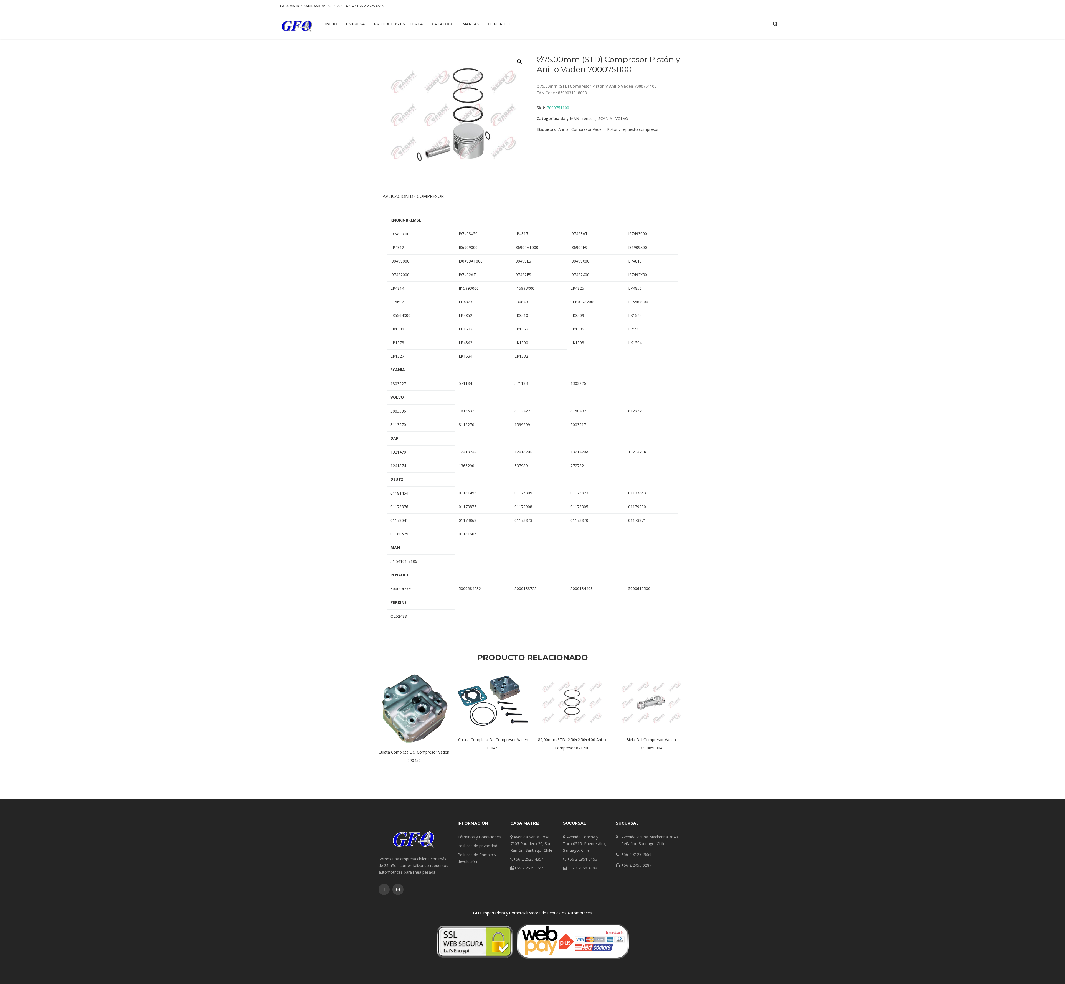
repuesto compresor (640, 129)
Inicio (331, 24)
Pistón (612, 129)
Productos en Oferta (398, 24)
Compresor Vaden (587, 129)
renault (588, 118)
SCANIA (605, 118)
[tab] (413, 197)
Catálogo (443, 24)
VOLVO (621, 118)
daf (564, 118)
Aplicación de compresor (413, 196)
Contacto (499, 24)
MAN (574, 118)
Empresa (355, 24)
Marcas (471, 24)
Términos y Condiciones (479, 837)
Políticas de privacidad (477, 845)
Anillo (563, 129)
